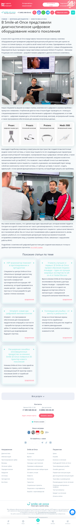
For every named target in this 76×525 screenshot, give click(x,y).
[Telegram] (42, 442)
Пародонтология (7, 469)
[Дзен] (38, 442)
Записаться (67, 523)
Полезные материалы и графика (61, 486)
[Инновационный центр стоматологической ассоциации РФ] (29, 432)
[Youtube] (34, 442)
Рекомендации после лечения (63, 482)
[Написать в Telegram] (48, 13)
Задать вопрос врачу (29, 415)
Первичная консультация (61, 472)
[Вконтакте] (29, 442)
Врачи (29, 457)
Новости (30, 476)
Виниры (4, 463)
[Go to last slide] (2, 4)
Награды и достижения (35, 463)
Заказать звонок (46, 415)
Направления (6, 450)
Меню (38, 523)
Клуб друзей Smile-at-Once (62, 463)
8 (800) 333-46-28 (46, 410)
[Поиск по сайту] (34, 13)
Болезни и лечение (59, 460)
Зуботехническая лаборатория (37, 469)
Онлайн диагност (59, 469)
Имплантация (6, 457)
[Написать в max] (39, 13)
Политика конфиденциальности (38, 517)
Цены (8, 523)
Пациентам (57, 450)
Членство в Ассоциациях (35, 460)
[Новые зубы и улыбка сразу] (8, 12)
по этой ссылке (36, 247)
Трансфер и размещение (61, 479)
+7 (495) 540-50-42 (24, 12)
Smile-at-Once (32, 450)
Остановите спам (51, 5)
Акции (23, 523)
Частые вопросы (58, 490)
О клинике (30, 453)
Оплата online (57, 496)
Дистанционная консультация (63, 476)
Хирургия (4, 472)
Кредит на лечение (59, 493)
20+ (47, 432)
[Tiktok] (46, 442)
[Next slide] (73, 4)
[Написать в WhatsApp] (43, 13)
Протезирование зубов (9, 460)
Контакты (53, 523)
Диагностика (5, 453)
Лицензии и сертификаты (36, 488)
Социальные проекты (34, 485)
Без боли (4, 482)
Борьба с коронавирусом (35, 491)
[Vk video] (25, 442)
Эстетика (4, 476)
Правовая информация (35, 466)
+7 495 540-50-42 (29, 410)
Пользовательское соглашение (47, 512)
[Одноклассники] (50, 442)
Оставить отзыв (32, 472)
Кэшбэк (55, 457)
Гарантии (30, 482)
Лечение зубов (6, 466)
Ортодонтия (5, 479)
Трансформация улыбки (61, 466)
